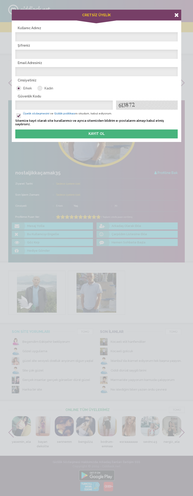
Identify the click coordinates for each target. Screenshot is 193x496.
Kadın (48, 88)
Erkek (27, 88)
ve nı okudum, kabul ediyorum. (67, 113)
